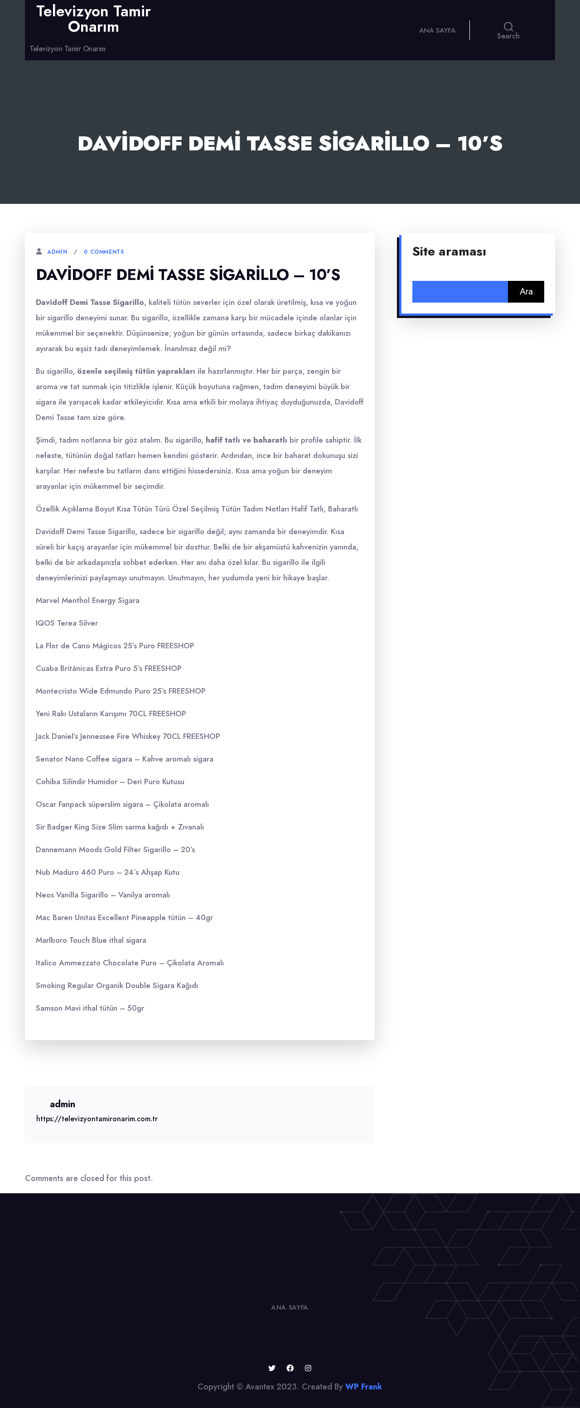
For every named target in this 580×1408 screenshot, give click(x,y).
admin (57, 252)
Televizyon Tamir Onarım (93, 19)
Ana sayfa (437, 30)
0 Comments (104, 252)
